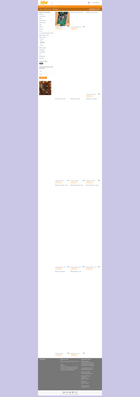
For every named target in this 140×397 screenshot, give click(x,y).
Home (41, 6)
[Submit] (89, 3)
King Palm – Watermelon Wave (76, 26)
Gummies (41, 28)
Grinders (41, 26)
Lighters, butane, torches (44, 35)
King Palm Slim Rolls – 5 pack (76, 267)
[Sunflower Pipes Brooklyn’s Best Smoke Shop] (44, 3)
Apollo (40, 18)
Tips (40, 54)
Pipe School (48, 6)
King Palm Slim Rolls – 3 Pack (91, 267)
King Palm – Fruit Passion (90, 180)
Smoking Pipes (42, 52)
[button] (95, 3)
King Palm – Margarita (74, 180)
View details (58, 28)
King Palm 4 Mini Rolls (59, 353)
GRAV (40, 24)
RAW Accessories (42, 47)
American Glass (42, 16)
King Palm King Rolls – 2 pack (60, 267)
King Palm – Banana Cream (91, 94)
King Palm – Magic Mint (59, 26)
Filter (41, 63)
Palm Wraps (42, 42)
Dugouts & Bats (42, 22)
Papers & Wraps (47, 9)
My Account (54, 6)
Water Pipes (41, 58)
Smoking (41, 45)
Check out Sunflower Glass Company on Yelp (69, 361)
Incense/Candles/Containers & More (46, 33)
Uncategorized (42, 56)
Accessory (41, 14)
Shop (44, 6)
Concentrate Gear (42, 20)
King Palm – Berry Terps (59, 180)
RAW (41, 43)
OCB (41, 40)
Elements (41, 39)
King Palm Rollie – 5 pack (75, 353)
